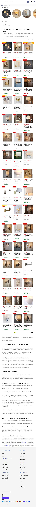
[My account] (31, 1)
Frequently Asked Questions (24, 475)
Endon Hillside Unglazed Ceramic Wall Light (17, 181)
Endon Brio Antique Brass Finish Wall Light (18, 72)
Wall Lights (5, 21)
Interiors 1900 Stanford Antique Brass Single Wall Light (7, 90)
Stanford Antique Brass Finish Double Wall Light (7, 72)
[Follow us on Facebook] (2, 496)
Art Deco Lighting (4, 464)
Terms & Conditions (22, 487)
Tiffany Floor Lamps (22, 469)
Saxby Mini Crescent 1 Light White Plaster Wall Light (28, 290)
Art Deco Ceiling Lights (5, 478)
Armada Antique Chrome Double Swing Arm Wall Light (28, 108)
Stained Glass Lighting (5, 467)
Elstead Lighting (26, 219)
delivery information (19, 446)
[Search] (28, 2)
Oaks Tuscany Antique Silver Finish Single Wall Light (7, 290)
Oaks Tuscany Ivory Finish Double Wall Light (6, 145)
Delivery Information (23, 477)
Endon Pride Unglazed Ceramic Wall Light (28, 308)
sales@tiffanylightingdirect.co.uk (6, 458)
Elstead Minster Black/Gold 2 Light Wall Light (7, 272)
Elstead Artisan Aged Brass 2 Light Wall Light (28, 217)
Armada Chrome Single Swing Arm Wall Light (28, 272)
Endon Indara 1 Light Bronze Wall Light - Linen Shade (6, 181)
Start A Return (22, 483)
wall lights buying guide (23, 442)
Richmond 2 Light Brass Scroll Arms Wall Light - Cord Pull (28, 90)
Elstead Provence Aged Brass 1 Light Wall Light (28, 181)
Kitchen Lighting (22, 456)
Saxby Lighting (26, 292)
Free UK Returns (5, 5)
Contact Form (21, 484)
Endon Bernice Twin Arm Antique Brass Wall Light (17, 108)
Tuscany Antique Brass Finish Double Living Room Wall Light (28, 254)
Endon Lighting (5, 109)
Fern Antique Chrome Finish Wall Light (7, 163)
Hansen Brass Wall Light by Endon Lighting (6, 54)
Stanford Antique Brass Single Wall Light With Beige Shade (28, 54)
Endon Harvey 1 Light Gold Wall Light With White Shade (18, 217)
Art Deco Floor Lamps (5, 477)
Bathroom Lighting (22, 459)
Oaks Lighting (26, 110)
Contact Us (21, 480)
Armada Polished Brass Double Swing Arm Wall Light (18, 163)
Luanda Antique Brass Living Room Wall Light (17, 54)
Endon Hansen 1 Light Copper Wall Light (7, 254)
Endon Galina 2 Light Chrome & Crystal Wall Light (18, 290)
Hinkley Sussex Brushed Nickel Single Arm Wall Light (18, 308)
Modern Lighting (4, 469)
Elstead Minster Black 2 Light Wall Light (28, 326)
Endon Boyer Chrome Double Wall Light (28, 163)
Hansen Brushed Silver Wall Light (6, 108)
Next (31, 332)
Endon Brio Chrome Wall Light (18, 235)
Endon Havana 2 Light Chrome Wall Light (7, 326)
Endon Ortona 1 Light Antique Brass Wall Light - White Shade (18, 145)
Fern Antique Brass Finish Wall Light (28, 236)
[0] (33, 2)
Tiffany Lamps (22, 464)
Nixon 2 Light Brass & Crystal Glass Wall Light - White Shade (18, 326)
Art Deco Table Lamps (5, 475)
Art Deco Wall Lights (5, 480)
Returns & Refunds (22, 478)
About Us (10, 443)
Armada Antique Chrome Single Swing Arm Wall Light (7, 200)
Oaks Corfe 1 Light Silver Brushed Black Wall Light (17, 272)
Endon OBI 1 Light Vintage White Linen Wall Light (27, 199)
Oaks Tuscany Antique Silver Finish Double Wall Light (17, 254)
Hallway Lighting (22, 453)
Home (2, 21)
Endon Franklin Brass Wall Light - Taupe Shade (18, 126)
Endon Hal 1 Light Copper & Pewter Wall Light (28, 145)
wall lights (25, 439)
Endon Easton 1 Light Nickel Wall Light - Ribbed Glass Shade (7, 126)
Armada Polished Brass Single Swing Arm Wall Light (18, 200)
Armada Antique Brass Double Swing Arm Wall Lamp (18, 90)
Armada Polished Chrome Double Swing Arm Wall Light (28, 127)
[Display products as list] (32, 39)
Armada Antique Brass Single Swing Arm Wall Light (7, 218)
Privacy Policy (22, 486)
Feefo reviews (8, 445)
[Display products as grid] (30, 39)
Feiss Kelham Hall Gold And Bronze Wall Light (6, 236)
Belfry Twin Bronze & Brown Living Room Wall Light (28, 72)
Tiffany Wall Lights (22, 467)
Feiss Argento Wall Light (6, 307)
